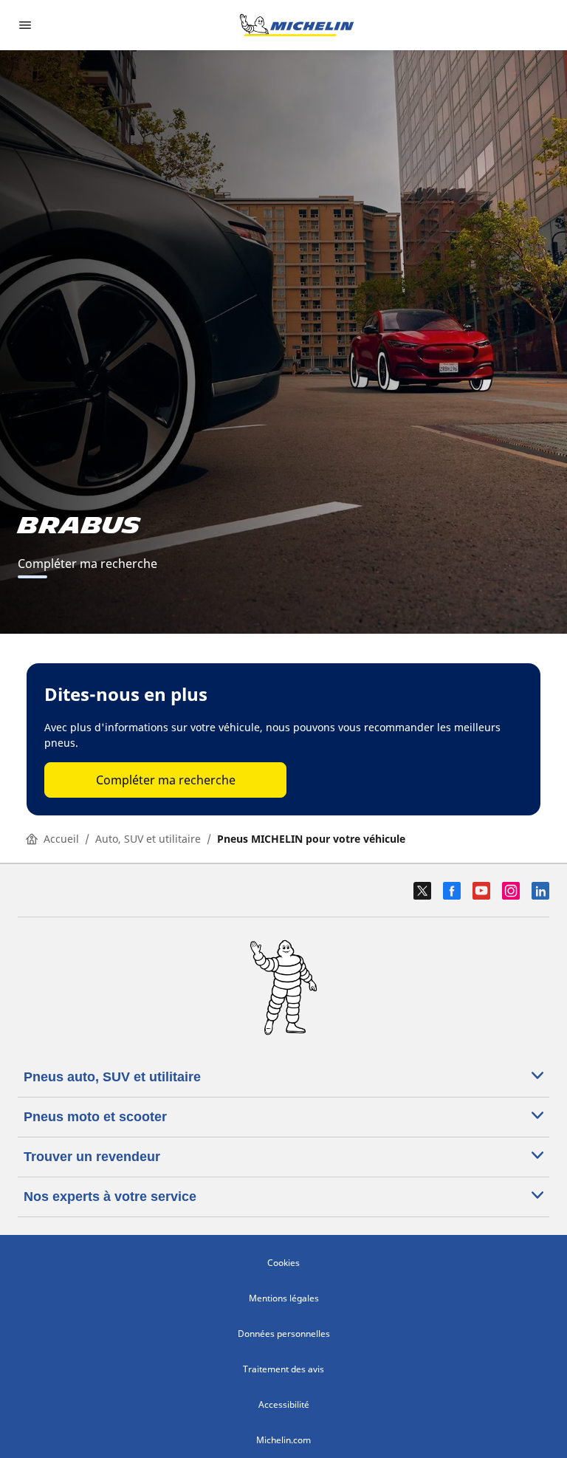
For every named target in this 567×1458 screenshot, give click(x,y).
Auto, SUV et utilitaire (148, 839)
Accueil (61, 839)
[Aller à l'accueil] (297, 25)
